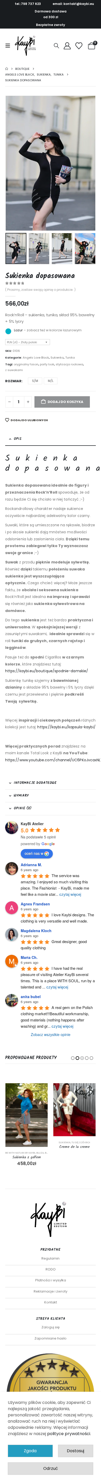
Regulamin (50, 1258)
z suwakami (14, 370)
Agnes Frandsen (35, 903)
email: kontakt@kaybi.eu (73, 4)
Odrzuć (50, 1468)
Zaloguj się (50, 1327)
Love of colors (63, 1152)
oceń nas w (34, 853)
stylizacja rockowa (69, 364)
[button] (9, 45)
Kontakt (50, 1302)
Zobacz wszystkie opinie (50, 1034)
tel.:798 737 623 (28, 4)
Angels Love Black (36, 357)
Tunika (70, 357)
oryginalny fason (26, 364)
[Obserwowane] (79, 45)
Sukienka (57, 357)
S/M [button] (35, 381)
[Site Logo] (26, 46)
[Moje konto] (67, 45)
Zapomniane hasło (50, 1338)
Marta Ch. (29, 957)
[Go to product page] (26, 1109)
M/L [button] (50, 381)
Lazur (18, 330)
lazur (8, 331)
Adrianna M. (31, 864)
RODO (51, 1269)
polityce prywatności (68, 1434)
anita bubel (31, 996)
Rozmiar (13, 381)
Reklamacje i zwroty (50, 1291)
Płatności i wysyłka (50, 1280)
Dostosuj (75, 1451)
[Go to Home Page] (6, 69)
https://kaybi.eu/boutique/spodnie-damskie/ (46, 671)
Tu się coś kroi (33, 1142)
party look (47, 364)
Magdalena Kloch (36, 930)
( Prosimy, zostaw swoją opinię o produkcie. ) (40, 289)
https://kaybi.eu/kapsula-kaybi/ (66, 727)
